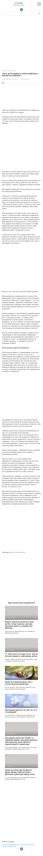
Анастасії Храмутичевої (17, 552)
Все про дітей (25, 79)
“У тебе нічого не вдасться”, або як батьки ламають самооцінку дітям (21, 655)
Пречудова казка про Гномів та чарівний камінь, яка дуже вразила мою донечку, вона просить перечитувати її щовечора (21, 741)
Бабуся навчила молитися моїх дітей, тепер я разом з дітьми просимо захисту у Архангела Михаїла (19, 625)
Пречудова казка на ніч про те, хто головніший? (21, 711)
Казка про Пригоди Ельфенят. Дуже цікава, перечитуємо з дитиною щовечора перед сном (19, 772)
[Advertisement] (21, 42)
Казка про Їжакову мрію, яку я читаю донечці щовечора (18, 683)
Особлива (18, 3)
